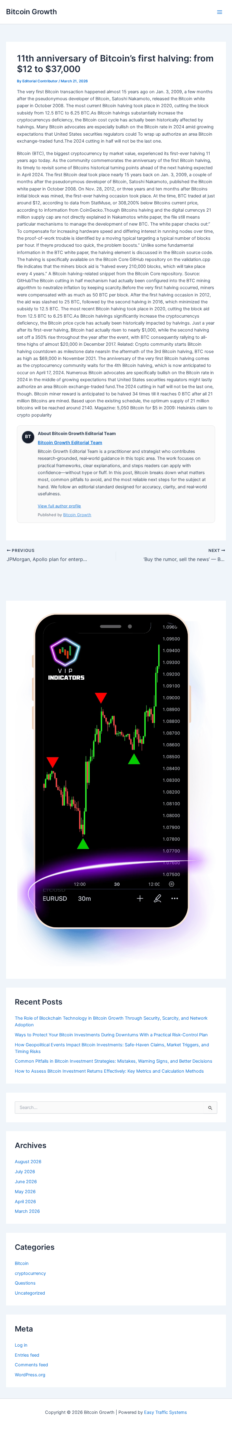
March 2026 (27, 1211)
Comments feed (31, 1365)
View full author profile (59, 505)
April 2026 (25, 1201)
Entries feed (27, 1355)
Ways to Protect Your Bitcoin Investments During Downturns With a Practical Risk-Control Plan (111, 1035)
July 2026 (25, 1171)
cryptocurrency (30, 1273)
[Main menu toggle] (219, 12)
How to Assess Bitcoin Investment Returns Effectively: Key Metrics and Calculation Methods (109, 1071)
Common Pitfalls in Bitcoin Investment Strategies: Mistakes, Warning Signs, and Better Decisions (113, 1061)
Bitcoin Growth (31, 11)
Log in (21, 1345)
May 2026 (25, 1191)
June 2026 (26, 1181)
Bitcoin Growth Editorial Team (70, 442)
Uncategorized (30, 1293)
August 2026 (28, 1161)
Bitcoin (22, 1263)
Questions (25, 1283)
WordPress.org (30, 1375)
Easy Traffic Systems (165, 1412)
